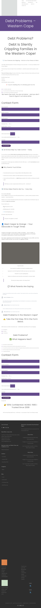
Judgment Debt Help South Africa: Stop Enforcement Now (30, 438)
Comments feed (5, 482)
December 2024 (5, 461)
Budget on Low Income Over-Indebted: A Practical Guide (30, 442)
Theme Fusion (20, 603)
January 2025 (4, 459)
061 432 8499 (7, 439)
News (3, 469)
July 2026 (4, 456)
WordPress (34, 603)
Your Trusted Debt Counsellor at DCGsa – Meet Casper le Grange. (30, 447)
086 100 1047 (7, 438)
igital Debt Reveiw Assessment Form (32, 428)
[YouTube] (3, 427)
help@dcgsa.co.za (7, 441)
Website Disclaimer (5, 449)
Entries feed (4, 479)
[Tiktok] (6, 427)
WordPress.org (5, 485)
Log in (3, 477)
